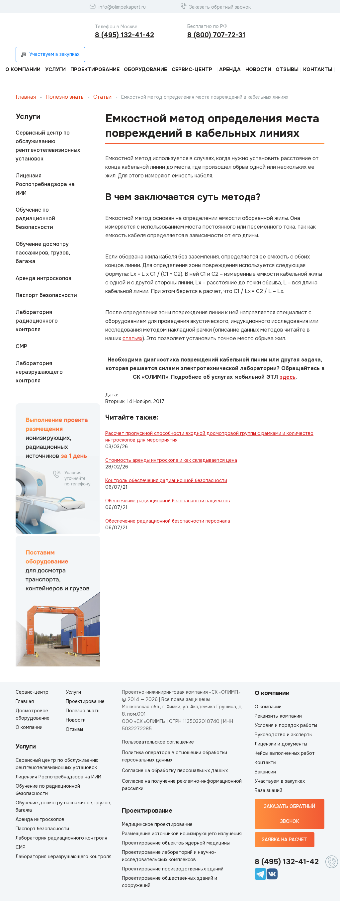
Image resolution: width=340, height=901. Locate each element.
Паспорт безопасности (46, 295)
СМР (21, 346)
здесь (288, 376)
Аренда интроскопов (43, 278)
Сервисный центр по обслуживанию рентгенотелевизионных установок (48, 145)
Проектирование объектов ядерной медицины (176, 843)
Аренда (230, 69)
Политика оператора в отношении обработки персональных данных (174, 756)
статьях (132, 338)
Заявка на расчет (284, 840)
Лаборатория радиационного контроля (37, 321)
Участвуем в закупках (280, 781)
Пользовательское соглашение (158, 742)
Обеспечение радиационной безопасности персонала (167, 521)
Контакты (317, 69)
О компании (23, 69)
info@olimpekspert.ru (122, 7)
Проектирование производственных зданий (172, 869)
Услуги (55, 69)
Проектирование (95, 69)
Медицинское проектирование (157, 824)
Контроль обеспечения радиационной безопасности (166, 480)
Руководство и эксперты (283, 735)
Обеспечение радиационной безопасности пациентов (167, 501)
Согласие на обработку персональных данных (175, 770)
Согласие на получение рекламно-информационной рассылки (182, 784)
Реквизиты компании (278, 716)
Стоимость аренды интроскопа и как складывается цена (171, 460)
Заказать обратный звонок (220, 7)
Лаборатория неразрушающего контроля (39, 372)
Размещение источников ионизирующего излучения (182, 834)
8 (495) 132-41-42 (124, 35)
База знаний (268, 790)
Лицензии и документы (281, 744)
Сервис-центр (192, 69)
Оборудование (145, 69)
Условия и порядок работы (286, 725)
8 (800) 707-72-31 (216, 35)
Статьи (102, 96)
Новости (258, 69)
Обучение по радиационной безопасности (35, 218)
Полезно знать (64, 96)
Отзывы (287, 69)
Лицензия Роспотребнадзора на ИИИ (45, 184)
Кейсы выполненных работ (285, 753)
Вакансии (265, 772)
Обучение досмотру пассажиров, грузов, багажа (43, 253)
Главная (26, 96)
